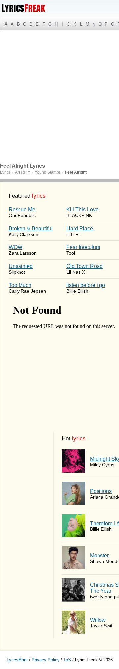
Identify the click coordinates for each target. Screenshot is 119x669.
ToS (67, 659)
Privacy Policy (46, 659)
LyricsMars (17, 659)
